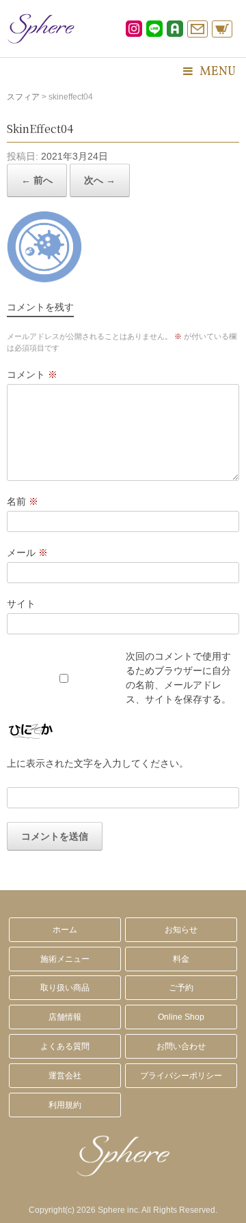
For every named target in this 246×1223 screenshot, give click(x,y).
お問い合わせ (181, 1046)
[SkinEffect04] (44, 279)
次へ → (99, 180)
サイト (21, 603)
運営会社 (65, 1075)
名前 (22, 501)
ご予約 (181, 987)
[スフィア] (41, 29)
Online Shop (181, 1017)
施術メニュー (65, 959)
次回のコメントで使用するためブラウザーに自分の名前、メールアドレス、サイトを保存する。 (178, 678)
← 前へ (37, 180)
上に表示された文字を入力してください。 (98, 763)
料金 (181, 959)
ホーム (65, 929)
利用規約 (65, 1105)
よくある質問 (65, 1046)
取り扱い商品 (65, 987)
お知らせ (181, 929)
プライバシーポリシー (181, 1075)
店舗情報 (65, 1017)
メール (27, 552)
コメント (32, 374)
